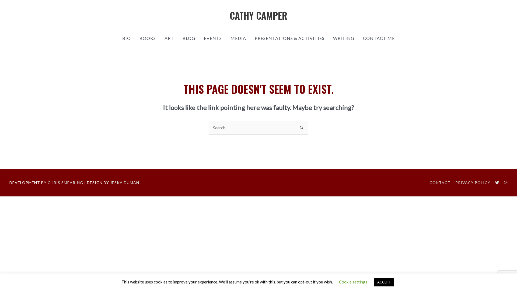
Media (238, 38)
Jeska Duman (124, 182)
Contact (439, 182)
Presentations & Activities (289, 38)
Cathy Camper (258, 15)
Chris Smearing (65, 182)
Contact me (379, 38)
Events (213, 38)
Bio (126, 38)
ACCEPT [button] (384, 282)
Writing (343, 38)
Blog (189, 38)
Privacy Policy (472, 182)
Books (147, 38)
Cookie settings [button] (353, 281)
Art (169, 38)
